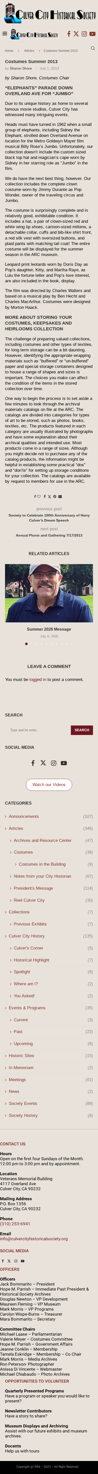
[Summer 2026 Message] (49, 593)
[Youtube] (92, 34)
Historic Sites (51, 1055)
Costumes (53, 852)
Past (53, 1031)
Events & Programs (51, 1008)
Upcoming (53, 1043)
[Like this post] (39, 497)
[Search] (92, 48)
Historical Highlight (53, 960)
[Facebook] (69, 34)
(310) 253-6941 (15, 1223)
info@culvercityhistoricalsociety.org (34, 1238)
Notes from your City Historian (53, 876)
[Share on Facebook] (45, 497)
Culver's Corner (53, 948)
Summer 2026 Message (49, 629)
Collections (51, 912)
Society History (51, 1115)
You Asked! (53, 996)
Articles (51, 828)
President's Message (53, 888)
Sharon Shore (21, 68)
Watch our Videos (49, 784)
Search (82, 730)
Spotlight (53, 971)
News (51, 1091)
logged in (37, 679)
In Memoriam (51, 1067)
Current (53, 1020)
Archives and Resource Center (53, 840)
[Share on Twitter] (49, 497)
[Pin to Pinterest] (54, 497)
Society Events (51, 1103)
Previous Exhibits (53, 924)
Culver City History (51, 936)
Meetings (51, 1079)
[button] (9, 604)
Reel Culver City (53, 900)
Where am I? (53, 983)
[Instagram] (84, 34)
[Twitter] (76, 34)
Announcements (51, 816)
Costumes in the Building (56, 864)
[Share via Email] (60, 497)
